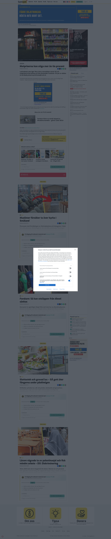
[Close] (75, 250)
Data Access (55, 289)
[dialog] (55, 269)
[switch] (69, 268)
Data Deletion (48, 289)
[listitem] (55, 265)
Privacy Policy (62, 289)
